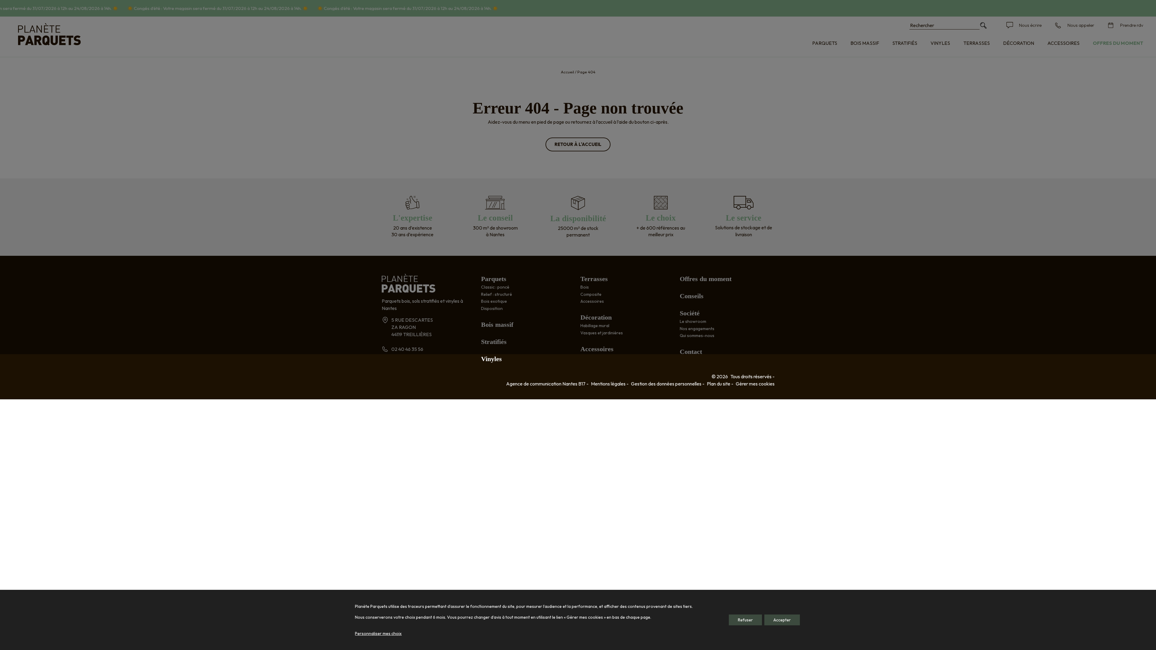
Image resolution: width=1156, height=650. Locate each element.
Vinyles (940, 43)
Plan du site (718, 384)
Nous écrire (1030, 25)
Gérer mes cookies (755, 384)
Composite (590, 294)
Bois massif (864, 43)
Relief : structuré (496, 294)
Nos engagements (697, 328)
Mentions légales (608, 384)
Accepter (782, 620)
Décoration (1018, 43)
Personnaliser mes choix (378, 633)
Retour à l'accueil (578, 144)
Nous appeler (1080, 25)
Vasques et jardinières (601, 333)
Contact (691, 351)
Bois (584, 287)
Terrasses (976, 43)
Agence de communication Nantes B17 (546, 384)
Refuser (745, 620)
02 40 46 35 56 (407, 349)
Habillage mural (594, 325)
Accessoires (1063, 43)
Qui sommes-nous (697, 335)
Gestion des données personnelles (666, 384)
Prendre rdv (1131, 25)
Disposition (492, 308)
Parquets (824, 43)
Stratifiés (904, 43)
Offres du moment (1118, 43)
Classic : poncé (495, 287)
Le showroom (693, 321)
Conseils (692, 296)
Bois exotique (494, 301)
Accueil (567, 72)
